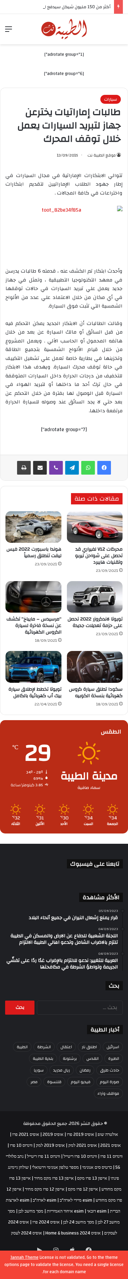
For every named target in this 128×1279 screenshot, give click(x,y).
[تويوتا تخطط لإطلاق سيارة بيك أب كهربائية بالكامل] (33, 666)
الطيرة (113, 1058)
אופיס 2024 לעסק (26, 1233)
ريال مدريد (61, 1070)
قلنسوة (54, 1082)
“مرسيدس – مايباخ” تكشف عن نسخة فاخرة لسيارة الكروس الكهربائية (33, 626)
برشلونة (70, 1058)
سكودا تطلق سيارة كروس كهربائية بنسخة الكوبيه (96, 692)
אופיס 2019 (53, 1134)
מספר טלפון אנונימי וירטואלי (55, 1167)
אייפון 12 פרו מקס (83, 1189)
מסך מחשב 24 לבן (78, 1222)
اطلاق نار (89, 1047)
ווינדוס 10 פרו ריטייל (80, 1156)
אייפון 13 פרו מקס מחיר (54, 1178)
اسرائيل (112, 1047)
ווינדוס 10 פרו (21, 1145)
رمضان (85, 1070)
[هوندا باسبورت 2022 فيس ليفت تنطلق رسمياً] (33, 527)
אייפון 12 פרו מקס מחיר (45, 1189)
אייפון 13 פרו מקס (92, 1178)
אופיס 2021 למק (82, 1145)
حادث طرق (109, 1070)
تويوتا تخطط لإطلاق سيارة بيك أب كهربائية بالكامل (35, 692)
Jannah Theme (25, 1257)
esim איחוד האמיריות (65, 1211)
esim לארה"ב (44, 1200)
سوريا (39, 1070)
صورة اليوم (109, 1082)
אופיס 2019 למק (50, 1145)
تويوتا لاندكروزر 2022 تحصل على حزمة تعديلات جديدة (95, 622)
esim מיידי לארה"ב (76, 1200)
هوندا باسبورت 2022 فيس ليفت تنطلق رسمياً (33, 552)
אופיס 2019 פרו (80, 1134)
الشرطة (44, 1047)
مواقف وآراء (108, 1093)
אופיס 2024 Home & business (73, 1233)
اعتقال (66, 1047)
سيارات (110, 99)
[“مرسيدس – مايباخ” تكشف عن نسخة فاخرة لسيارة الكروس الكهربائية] (33, 597)
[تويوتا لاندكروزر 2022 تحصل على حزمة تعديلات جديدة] (95, 597)
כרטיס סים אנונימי (97, 1167)
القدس (92, 1058)
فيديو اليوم (80, 1082)
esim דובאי (96, 1211)
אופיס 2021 (110, 1145)
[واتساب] (88, 468)
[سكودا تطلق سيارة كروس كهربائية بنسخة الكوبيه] (95, 666)
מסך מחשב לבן (30, 1211)
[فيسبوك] (104, 468)
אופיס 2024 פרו (46, 1222)
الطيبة (22, 1047)
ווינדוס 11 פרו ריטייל (43, 1156)
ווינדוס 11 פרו (111, 1156)
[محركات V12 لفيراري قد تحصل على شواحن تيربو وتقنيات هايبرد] (95, 527)
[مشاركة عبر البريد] (40, 468)
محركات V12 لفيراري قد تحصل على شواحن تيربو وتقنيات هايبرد (99, 556)
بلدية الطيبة (43, 1058)
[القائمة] (8, 31)
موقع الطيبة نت (101, 155)
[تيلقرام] (72, 468)
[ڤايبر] (56, 468)
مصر (34, 1082)
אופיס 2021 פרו (25, 1134)
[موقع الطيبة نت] (64, 29)
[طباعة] (24, 468)
